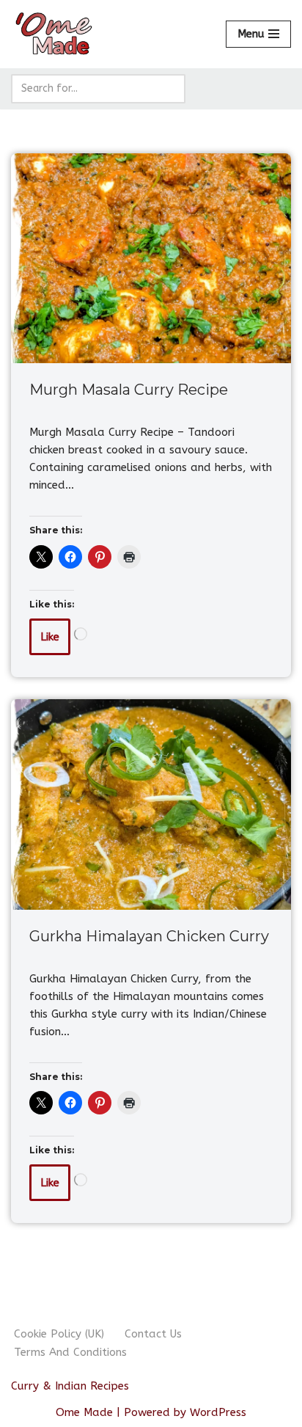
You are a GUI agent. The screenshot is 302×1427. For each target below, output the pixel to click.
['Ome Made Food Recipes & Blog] (55, 34)
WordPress (218, 1412)
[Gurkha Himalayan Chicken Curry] (151, 804)
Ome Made (84, 1412)
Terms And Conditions (70, 1352)
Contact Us (153, 1333)
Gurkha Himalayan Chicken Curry (149, 936)
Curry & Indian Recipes (70, 1386)
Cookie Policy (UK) (59, 1333)
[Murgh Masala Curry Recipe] (151, 258)
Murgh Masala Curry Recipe (128, 389)
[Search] (168, 88)
